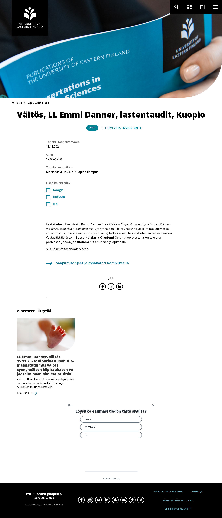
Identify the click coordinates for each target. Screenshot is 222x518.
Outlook (59, 197)
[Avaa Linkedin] (106, 500)
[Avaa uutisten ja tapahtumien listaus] (189, 7)
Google (58, 190)
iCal (55, 204)
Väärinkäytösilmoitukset (178, 500)
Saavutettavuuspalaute (168, 491)
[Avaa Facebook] (81, 500)
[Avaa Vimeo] (140, 500)
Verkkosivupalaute (176, 510)
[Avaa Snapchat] (115, 500)
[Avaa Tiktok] (132, 500)
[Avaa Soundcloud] (123, 500)
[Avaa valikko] (215, 7)
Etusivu (17, 103)
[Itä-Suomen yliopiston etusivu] (30, 18)
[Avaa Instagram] (89, 500)
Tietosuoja (195, 491)
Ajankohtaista (38, 103)
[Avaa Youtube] (98, 500)
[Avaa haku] (176, 7)
